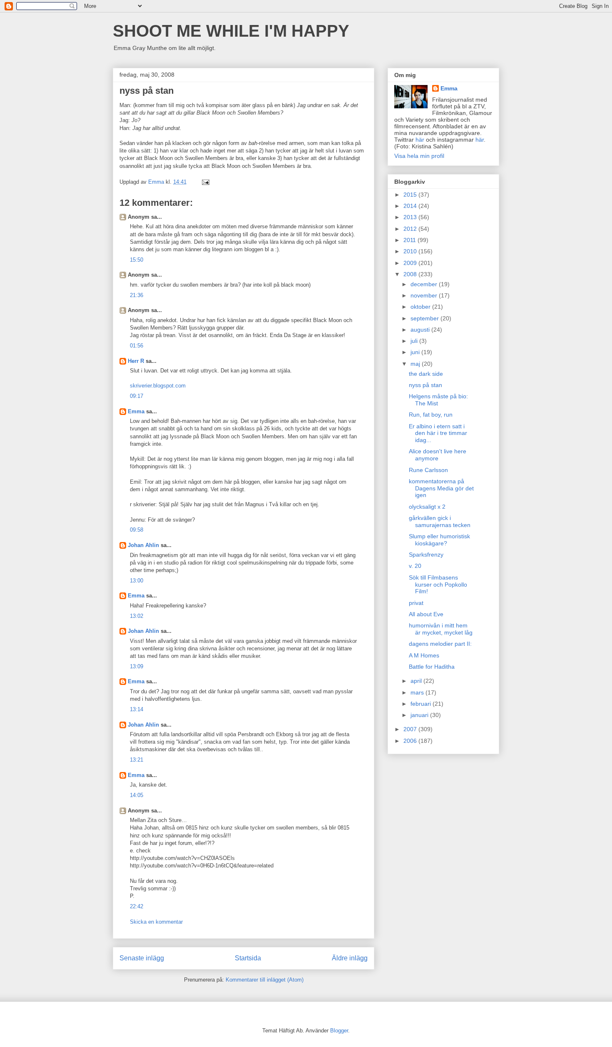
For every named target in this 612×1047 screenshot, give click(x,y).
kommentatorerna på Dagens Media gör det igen (441, 488)
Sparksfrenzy (426, 554)
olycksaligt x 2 (427, 506)
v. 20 (415, 565)
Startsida (248, 958)
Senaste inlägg (141, 958)
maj (416, 363)
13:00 (136, 580)
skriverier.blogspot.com (158, 385)
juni (415, 352)
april (416, 680)
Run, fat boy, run (431, 414)
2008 (410, 274)
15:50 (136, 260)
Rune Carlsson (428, 470)
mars (417, 692)
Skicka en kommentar (156, 922)
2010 (410, 251)
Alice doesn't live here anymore (437, 455)
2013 (410, 217)
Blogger (339, 1030)
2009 (410, 263)
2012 (410, 228)
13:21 (136, 760)
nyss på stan (425, 385)
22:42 (136, 906)
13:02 (136, 616)
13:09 (136, 666)
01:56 (136, 345)
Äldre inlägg (350, 958)
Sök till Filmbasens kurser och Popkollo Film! (438, 584)
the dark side (426, 373)
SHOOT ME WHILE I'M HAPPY (231, 31)
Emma (136, 411)
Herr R (136, 361)
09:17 (136, 396)
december (424, 284)
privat (416, 603)
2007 (410, 729)
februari (421, 703)
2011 (410, 240)
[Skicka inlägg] (205, 182)
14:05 (136, 795)
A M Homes (424, 655)
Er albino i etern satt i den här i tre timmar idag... (438, 433)
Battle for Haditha (432, 666)
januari (420, 715)
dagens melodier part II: (440, 643)
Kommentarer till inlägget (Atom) (265, 980)
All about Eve (426, 614)
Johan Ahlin (143, 545)
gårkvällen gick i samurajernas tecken (439, 521)
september (425, 318)
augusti (420, 329)
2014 (410, 205)
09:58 (136, 530)
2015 (410, 194)
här (419, 139)
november (424, 295)
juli (414, 340)
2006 (410, 740)
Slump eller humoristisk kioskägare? (439, 540)
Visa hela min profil (419, 155)
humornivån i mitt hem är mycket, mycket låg (441, 629)
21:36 (136, 295)
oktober (421, 306)
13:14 (136, 709)
